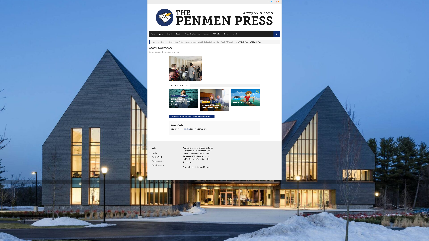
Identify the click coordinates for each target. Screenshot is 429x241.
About (235, 34)
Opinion (178, 34)
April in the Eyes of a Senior (244, 102)
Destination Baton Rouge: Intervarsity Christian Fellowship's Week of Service (201, 42)
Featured (206, 34)
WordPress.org (158, 165)
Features (206, 102)
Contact (226, 34)
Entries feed (157, 157)
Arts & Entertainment (192, 34)
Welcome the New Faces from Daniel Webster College (214, 106)
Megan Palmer (168, 52)
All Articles (216, 34)
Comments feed (158, 161)
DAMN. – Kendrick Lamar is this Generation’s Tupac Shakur (182, 101)
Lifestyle (169, 34)
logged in (186, 128)
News (153, 34)
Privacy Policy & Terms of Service (196, 166)
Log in (154, 153)
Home (154, 42)
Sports (161, 34)
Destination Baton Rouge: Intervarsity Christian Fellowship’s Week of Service (191, 116)
